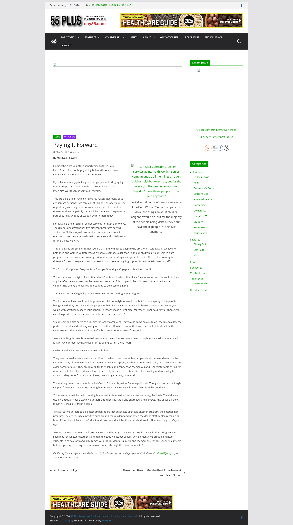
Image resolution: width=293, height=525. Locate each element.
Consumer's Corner (205, 188)
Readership (192, 37)
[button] (77, 37)
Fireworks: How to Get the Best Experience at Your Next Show (152, 472)
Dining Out (200, 244)
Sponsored (196, 267)
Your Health (200, 233)
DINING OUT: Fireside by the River (111, 5)
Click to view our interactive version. (216, 129)
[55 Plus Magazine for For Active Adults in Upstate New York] (54, 41)
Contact (66, 45)
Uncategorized (198, 290)
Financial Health (203, 199)
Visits (197, 255)
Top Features (197, 273)
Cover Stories (201, 283)
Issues (134, 37)
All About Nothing (65, 470)
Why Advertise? (170, 37)
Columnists (113, 37)
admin (76, 152)
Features (90, 37)
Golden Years (201, 210)
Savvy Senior (201, 227)
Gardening (200, 205)
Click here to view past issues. (217, 137)
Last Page (199, 249)
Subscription (213, 37)
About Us (149, 37)
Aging (57, 137)
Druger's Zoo (201, 193)
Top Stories (68, 37)
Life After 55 (200, 216)
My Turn (198, 221)
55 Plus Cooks (201, 177)
